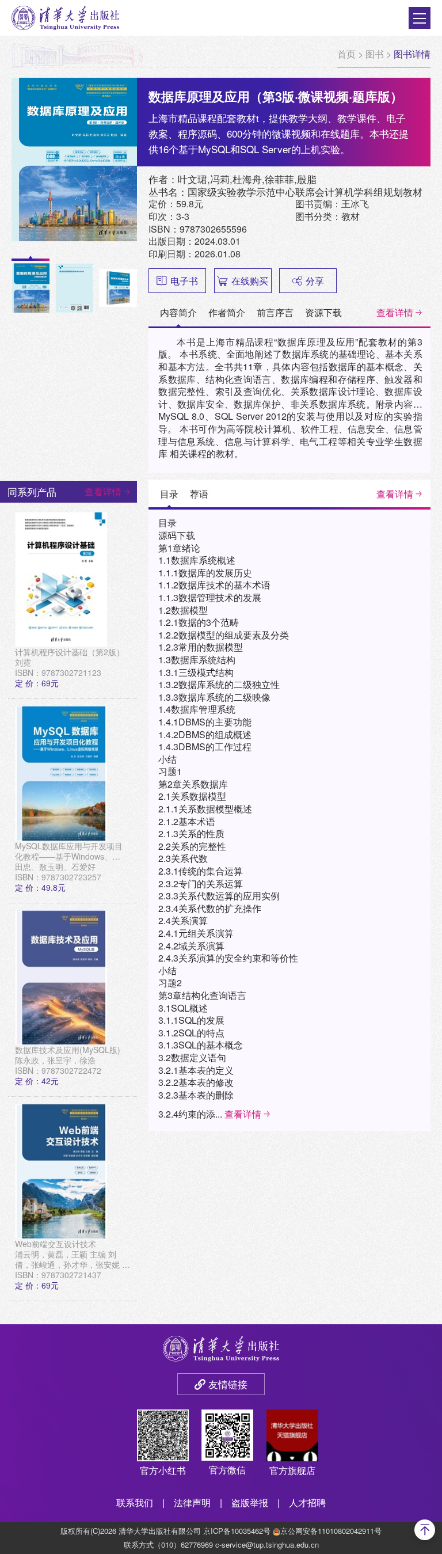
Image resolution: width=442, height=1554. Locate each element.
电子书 (184, 280)
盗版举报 (249, 1502)
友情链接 (227, 1384)
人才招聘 (307, 1502)
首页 (346, 53)
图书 (374, 53)
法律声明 (192, 1502)
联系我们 (134, 1502)
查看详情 (394, 312)
